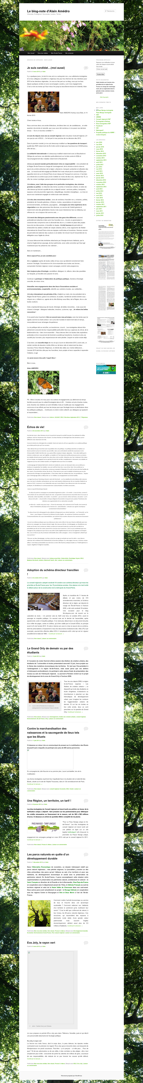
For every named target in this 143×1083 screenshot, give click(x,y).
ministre (41, 560)
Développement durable (80, 931)
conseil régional (81, 717)
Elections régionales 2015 (72, 417)
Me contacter (69, 53)
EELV (62, 417)
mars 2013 (99, 173)
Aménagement (54, 717)
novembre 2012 (101, 182)
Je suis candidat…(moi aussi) (46, 68)
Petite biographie (104, 97)
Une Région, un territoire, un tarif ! (49, 800)
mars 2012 (99, 198)
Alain (43, 71)
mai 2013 (99, 169)
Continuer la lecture (56, 633)
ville (56, 560)
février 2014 (100, 151)
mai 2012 (99, 193)
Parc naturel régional (58, 933)
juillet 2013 (99, 164)
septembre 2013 (101, 160)
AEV (97, 115)
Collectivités (64, 558)
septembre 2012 (101, 187)
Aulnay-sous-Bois (55, 558)
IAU (97, 128)
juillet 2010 (99, 215)
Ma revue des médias (40, 931)
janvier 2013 (100, 178)
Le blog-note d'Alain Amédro (48, 11)
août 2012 (99, 189)
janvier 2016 (100, 147)
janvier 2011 (100, 213)
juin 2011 (99, 209)
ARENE (98, 117)
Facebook (99, 126)
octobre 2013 (100, 158)
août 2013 (99, 162)
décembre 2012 (101, 180)
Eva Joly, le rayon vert (41, 942)
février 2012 (100, 200)
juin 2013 (99, 167)
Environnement (31, 719)
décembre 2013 (101, 153)
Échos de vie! (35, 427)
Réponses (84, 417)
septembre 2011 (101, 207)
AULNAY (57, 417)
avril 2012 (99, 195)
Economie (63, 789)
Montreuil (47, 560)
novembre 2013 (101, 156)
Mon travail (31, 53)
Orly (46, 719)
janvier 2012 (100, 202)
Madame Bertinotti (32, 560)
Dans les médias (43, 53)
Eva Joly (79, 1063)
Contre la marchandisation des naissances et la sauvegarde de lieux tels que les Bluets (53, 732)
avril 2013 (99, 171)
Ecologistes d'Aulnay (103, 121)
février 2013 (100, 175)
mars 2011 (99, 211)
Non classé (37, 417)
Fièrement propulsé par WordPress (71, 1076)
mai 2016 (99, 144)
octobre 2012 (100, 184)
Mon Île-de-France (56, 53)
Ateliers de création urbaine (67, 717)
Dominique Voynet (74, 558)
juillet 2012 (99, 191)
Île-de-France (41, 719)
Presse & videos (46, 844)
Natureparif (99, 130)
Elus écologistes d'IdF (103, 124)
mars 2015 (99, 149)
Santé (52, 560)
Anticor (52, 417)
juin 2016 (99, 142)
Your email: (99, 66)
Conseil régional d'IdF (103, 119)
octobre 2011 (100, 204)
